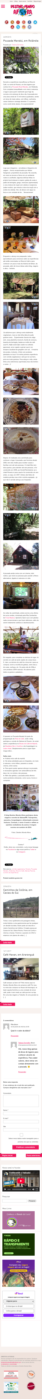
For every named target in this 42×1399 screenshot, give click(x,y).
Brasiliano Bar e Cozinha (13, 746)
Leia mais (7, 942)
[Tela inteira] (37, 1189)
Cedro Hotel (7, 748)
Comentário (7, 1093)
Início (11, 1)
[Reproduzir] (5, 1189)
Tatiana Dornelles (17, 45)
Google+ (23, 22)
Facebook (29, 22)
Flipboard (6, 22)
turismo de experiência (10, 873)
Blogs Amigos (37, 1)
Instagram (23, 27)
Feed (12, 22)
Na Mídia (29, 1)
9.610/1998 (13, 1364)
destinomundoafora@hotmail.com (11, 1362)
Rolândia (12, 871)
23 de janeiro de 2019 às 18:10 (27, 1045)
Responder (15, 1036)
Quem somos (22, 1)
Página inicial (7, 1155)
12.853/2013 (5, 1364)
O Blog (16, 1)
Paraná (28, 869)
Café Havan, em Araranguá (18, 954)
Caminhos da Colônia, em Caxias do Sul (17, 891)
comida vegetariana (18, 869)
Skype (18, 27)
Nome (5, 1110)
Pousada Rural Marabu (20, 87)
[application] (21, 1180)
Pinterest (18, 22)
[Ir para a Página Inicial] (23, 11)
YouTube (12, 27)
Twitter (35, 22)
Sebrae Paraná (30, 871)
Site (4, 1126)
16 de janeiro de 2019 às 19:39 (20, 1027)
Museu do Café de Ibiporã (28, 743)
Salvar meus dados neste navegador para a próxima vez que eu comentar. (23, 1140)
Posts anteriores (33, 1155)
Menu (3, 6)
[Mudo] (33, 1189)
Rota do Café (19, 739)
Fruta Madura (10, 618)
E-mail (29, 27)
